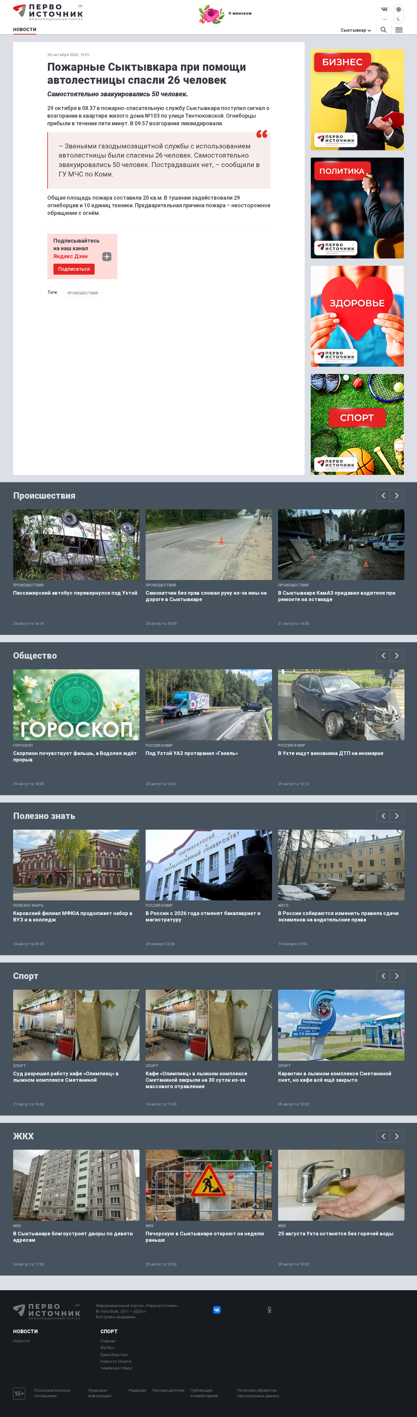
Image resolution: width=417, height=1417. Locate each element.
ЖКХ (23, 1136)
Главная (107, 1341)
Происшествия (82, 293)
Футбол (107, 1347)
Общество (35, 655)
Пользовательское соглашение (52, 1393)
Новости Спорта (115, 1361)
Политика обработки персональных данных (258, 1393)
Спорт (25, 976)
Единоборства (114, 1354)
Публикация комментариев (204, 1393)
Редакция (137, 1390)
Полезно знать (44, 816)
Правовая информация (99, 1393)
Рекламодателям (168, 1390)
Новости (25, 1331)
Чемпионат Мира (116, 1368)
